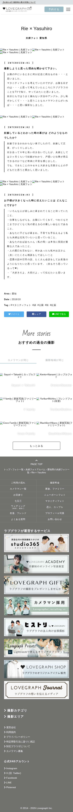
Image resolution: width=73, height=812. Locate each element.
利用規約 (11, 732)
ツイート (15, 314)
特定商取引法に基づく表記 (20, 741)
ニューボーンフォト (55, 495)
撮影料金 (55, 483)
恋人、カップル (55, 507)
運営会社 (11, 727)
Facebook (11, 777)
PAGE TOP (36, 464)
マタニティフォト (54, 501)
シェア (37, 314)
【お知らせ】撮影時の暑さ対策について (19, 2)
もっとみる (36, 446)
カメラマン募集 (14, 751)
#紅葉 (53, 305)
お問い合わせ (55, 519)
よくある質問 (18, 519)
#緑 (34, 305)
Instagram (11, 768)
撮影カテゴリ (17, 710)
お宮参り (18, 495)
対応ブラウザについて (18, 746)
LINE (9, 782)
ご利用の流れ (18, 483)
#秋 (47, 305)
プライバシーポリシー (18, 736)
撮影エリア (15, 716)
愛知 (14, 293)
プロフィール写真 (54, 513)
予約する (54, 9)
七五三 (18, 501)
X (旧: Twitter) (13, 773)
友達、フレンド (18, 513)
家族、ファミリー (54, 489)
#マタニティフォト (21, 305)
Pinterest (11, 787)
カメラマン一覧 (18, 489)
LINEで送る (60, 314)
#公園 (41, 305)
